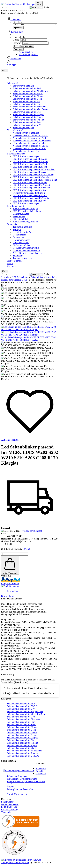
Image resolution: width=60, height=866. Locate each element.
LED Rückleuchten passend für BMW (30, 161)
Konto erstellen (26, 52)
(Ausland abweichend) (31, 531)
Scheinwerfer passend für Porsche (28, 117)
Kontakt (39, 771)
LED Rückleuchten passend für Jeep (29, 172)
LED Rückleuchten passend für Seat (29, 190)
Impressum (41, 768)
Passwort (17, 43)
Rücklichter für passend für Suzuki (29, 193)
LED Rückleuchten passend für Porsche (31, 187)
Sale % (10, 261)
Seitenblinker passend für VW (21, 709)
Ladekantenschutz (21, 242)
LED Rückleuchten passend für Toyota (31, 198)
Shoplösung (23, 862)
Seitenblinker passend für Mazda (22, 748)
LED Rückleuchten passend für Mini (30, 167)
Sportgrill (17, 229)
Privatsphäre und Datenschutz (20, 789)
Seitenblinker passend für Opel (21, 716)
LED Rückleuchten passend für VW (29, 200)
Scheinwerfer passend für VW (27, 125)
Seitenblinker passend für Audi (21, 703)
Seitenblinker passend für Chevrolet (23, 719)
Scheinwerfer (13, 83)
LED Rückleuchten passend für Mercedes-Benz (35, 180)
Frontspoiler (18, 237)
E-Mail (16, 40)
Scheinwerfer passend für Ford (27, 104)
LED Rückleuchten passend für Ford (30, 164)
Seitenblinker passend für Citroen (22, 727)
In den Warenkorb (10, 573)
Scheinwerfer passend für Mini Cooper (30, 109)
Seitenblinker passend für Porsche (22, 753)
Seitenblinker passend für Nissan (22, 735)
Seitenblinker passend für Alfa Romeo (24, 750)
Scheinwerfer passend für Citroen (28, 96)
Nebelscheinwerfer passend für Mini (29, 143)
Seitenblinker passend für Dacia (21, 730)
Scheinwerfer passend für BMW (28, 93)
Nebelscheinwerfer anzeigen (26, 133)
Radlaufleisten (19, 234)
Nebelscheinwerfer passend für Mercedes (32, 140)
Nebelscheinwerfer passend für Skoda (30, 146)
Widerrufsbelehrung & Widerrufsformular (26, 781)
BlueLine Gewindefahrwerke (26, 250)
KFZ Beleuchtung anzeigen (25, 208)
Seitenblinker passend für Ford (21, 722)
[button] (14, 19)
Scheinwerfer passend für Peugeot (28, 114)
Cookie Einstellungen (17, 794)
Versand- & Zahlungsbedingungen (26, 774)
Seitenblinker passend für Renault (22, 743)
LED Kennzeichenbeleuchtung (27, 211)
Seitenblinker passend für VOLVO (23, 756)
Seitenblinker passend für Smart (21, 724)
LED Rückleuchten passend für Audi (30, 159)
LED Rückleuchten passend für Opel (30, 182)
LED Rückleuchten (16, 153)
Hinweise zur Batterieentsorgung (22, 779)
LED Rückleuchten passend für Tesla (30, 195)
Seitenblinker (19, 216)
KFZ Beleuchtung (15, 206)
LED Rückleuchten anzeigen (26, 156)
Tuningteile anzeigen (22, 227)
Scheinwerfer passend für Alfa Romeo (30, 91)
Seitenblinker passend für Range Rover (25, 711)
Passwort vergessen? (28, 54)
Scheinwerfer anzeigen (23, 85)
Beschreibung (13, 591)
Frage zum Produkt (10, 583)
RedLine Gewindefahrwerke (26, 248)
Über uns (18, 261)
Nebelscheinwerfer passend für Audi (29, 138)
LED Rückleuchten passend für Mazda (31, 177)
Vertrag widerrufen (9, 862)
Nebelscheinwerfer (15, 130)
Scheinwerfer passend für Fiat (26, 101)
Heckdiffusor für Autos (23, 232)
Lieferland (17, 22)
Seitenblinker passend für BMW (22, 706)
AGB (9, 784)
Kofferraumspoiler (21, 240)
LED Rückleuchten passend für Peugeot (31, 185)
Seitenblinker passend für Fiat (20, 740)
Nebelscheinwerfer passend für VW (29, 148)
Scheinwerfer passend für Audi (27, 88)
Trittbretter (17, 255)
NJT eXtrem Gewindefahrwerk (27, 253)
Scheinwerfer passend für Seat (27, 122)
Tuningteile (12, 224)
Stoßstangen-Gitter (21, 245)
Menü (4, 70)
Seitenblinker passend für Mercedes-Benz (26, 714)
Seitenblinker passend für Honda (22, 732)
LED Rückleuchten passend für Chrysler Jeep (34, 169)
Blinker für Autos (21, 214)
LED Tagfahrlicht (21, 219)
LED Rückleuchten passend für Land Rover (33, 174)
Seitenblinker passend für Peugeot (22, 737)
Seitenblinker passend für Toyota (22, 745)
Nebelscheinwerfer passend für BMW (30, 135)
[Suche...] (36, 7)
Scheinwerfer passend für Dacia (27, 99)
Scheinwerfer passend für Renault (28, 119)
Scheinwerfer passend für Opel (27, 112)
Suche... (47, 7)
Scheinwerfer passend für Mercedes (29, 106)
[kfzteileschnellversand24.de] (18, 4)
